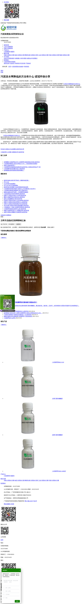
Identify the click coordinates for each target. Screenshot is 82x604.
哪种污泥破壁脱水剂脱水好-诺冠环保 (14, 197)
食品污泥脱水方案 (19, 55)
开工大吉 (6, 182)
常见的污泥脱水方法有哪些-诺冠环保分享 (12, 149)
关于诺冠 (6, 56)
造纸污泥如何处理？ (9, 165)
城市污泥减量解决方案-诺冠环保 (13, 198)
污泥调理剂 (7, 51)
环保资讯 (17, 63)
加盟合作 (29, 58)
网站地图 (6, 20)
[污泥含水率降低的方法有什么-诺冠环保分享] (41, 126)
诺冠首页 (6, 45)
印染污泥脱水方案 (54, 55)
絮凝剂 (12, 51)
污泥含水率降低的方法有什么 (71, 83)
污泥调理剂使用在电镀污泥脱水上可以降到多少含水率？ (20, 188)
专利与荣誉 (23, 58)
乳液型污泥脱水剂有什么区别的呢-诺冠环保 (16, 200)
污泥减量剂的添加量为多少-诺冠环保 (14, 168)
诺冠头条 (6, 63)
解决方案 (6, 53)
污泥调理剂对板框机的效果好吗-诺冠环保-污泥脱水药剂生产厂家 (22, 167)
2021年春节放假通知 (9, 183)
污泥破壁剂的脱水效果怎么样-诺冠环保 (15, 208)
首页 (9, 66)
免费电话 (8, 215)
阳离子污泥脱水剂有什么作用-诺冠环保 (15, 195)
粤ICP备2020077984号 (31, 501)
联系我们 (34, 58)
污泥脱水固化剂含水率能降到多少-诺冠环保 (16, 311)
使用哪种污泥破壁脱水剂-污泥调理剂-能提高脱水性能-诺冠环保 (22, 162)
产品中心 (6, 50)
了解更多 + (4, 237)
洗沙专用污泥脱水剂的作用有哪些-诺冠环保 (16, 205)
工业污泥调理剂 (8, 46)
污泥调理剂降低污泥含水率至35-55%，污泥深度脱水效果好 (20, 163)
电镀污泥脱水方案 (64, 55)
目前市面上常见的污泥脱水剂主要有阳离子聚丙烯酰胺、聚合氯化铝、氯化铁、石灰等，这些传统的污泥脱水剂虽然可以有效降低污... (41, 305)
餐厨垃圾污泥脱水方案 (31, 55)
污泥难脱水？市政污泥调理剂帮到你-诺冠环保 (17, 207)
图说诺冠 (11, 58)
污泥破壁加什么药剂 (10, 318)
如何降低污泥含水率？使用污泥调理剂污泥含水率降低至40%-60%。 (23, 313)
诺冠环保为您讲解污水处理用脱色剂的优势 (16, 187)
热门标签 (11, 504)
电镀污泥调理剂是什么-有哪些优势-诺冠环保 (16, 210)
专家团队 (17, 58)
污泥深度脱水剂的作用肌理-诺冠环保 (14, 193)
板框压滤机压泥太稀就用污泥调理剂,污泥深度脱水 (18, 316)
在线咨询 (3, 215)
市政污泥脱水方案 (9, 55)
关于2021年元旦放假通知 (11, 185)
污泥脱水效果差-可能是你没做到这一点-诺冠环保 (18, 314)
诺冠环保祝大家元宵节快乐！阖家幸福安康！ (16, 180)
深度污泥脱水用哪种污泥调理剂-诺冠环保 (15, 212)
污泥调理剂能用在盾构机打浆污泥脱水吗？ (16, 190)
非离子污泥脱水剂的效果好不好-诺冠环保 (15, 203)
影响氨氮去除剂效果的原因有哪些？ (14, 170)
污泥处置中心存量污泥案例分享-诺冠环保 (12, 152)
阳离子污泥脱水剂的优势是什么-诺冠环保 (15, 202)
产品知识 (28, 63)
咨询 (2, 540)
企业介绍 (6, 58)
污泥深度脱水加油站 (9, 61)
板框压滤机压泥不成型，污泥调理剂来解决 (16, 192)
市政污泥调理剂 (8, 48)
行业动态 (11, 63)
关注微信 (6, 2)
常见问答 (22, 63)
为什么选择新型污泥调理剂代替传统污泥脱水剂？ (20, 302)
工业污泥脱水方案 (43, 55)
